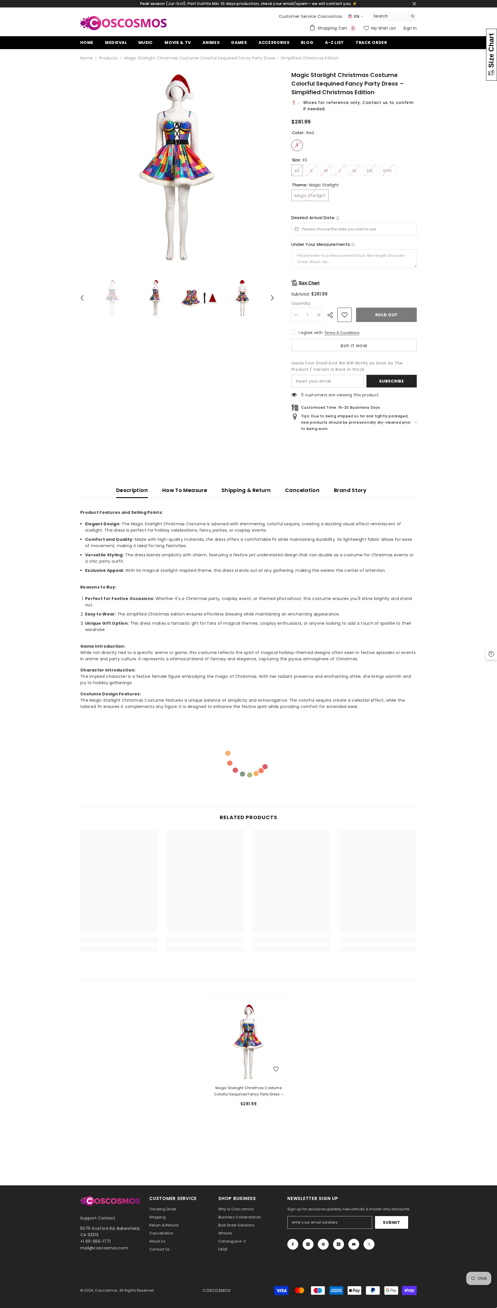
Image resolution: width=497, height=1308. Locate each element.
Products (108, 58)
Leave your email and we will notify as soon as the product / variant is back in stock (347, 366)
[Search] (394, 16)
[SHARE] (332, 315)
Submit (391, 1222)
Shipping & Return (246, 490)
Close (414, 3)
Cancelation (302, 490)
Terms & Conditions (342, 332)
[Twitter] (369, 1244)
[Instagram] (308, 1244)
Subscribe (391, 381)
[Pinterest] (323, 1244)
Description (132, 490)
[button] (82, 298)
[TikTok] (338, 1244)
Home (86, 58)
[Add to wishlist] (344, 315)
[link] (119, 940)
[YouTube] (353, 1244)
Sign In (410, 28)
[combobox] (389, 16)
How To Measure (184, 490)
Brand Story (350, 490)
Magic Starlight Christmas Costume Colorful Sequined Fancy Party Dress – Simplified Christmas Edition (248, 1091)
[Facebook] (292, 1244)
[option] (177, 167)
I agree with (311, 332)
